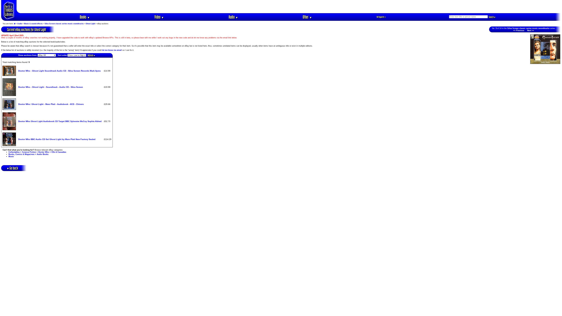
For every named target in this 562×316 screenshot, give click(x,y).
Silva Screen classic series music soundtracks (64, 24)
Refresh (91, 55)
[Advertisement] (288, 6)
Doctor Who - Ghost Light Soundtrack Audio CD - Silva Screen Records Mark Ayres (59, 71)
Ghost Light (90, 24)
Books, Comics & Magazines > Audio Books (28, 154)
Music (11, 156)
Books (85, 16)
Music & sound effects (33, 24)
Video (159, 16)
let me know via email (112, 50)
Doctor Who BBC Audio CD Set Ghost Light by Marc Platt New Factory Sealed (56, 139)
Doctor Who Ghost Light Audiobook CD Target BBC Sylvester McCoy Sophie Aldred (60, 121)
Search (491, 17)
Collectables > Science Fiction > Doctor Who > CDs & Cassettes (37, 152)
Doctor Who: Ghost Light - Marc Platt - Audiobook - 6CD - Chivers (51, 104)
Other (307, 16)
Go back (14, 168)
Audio (233, 16)
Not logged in (381, 17)
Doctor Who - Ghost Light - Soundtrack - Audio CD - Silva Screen (50, 87)
